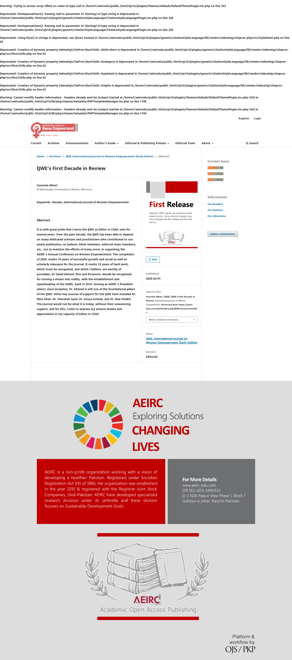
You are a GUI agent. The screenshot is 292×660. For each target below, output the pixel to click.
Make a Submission (222, 234)
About (206, 143)
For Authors (215, 210)
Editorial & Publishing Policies (146, 143)
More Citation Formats (163, 319)
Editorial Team (185, 143)
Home (40, 156)
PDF (154, 259)
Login (257, 118)
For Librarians (216, 216)
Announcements (77, 143)
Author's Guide (105, 143)
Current (36, 143)
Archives (53, 143)
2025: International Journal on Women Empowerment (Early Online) (109, 156)
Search (253, 143)
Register (244, 118)
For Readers (215, 204)
